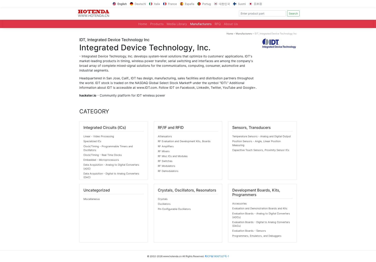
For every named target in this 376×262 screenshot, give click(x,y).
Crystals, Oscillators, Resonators (187, 190)
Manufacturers (201, 24)
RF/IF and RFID (171, 127)
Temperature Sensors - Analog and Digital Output (261, 136)
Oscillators (164, 203)
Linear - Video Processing (98, 136)
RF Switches (165, 161)
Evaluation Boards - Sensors (249, 230)
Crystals (163, 199)
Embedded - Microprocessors (101, 159)
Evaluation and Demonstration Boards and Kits (259, 208)
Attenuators (165, 136)
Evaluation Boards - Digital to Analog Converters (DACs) (261, 224)
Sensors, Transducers (251, 127)
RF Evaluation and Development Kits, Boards (184, 141)
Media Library (177, 24)
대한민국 (224, 3)
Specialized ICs (92, 141)
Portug (206, 3)
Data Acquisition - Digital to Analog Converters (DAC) (111, 175)
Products (157, 24)
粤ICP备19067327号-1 (217, 256)
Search (293, 13)
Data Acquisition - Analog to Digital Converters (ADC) (111, 166)
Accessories (239, 203)
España (189, 3)
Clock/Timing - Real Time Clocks (102, 155)
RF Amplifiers (166, 146)
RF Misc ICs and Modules (173, 156)
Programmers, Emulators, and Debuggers (256, 235)
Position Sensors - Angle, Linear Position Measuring (256, 143)
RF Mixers (164, 151)
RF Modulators (166, 165)
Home (142, 24)
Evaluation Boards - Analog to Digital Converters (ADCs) (261, 215)
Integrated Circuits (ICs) (104, 127)
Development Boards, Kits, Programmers (256, 192)
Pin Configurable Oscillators (174, 209)
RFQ (218, 24)
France (172, 3)
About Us (231, 24)
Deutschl (140, 3)
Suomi (242, 3)
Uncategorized (96, 190)
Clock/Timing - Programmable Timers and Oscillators (108, 148)
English (122, 3)
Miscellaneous (91, 199)
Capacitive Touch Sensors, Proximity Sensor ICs (260, 150)
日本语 (258, 3)
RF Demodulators (168, 171)
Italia (157, 3)
